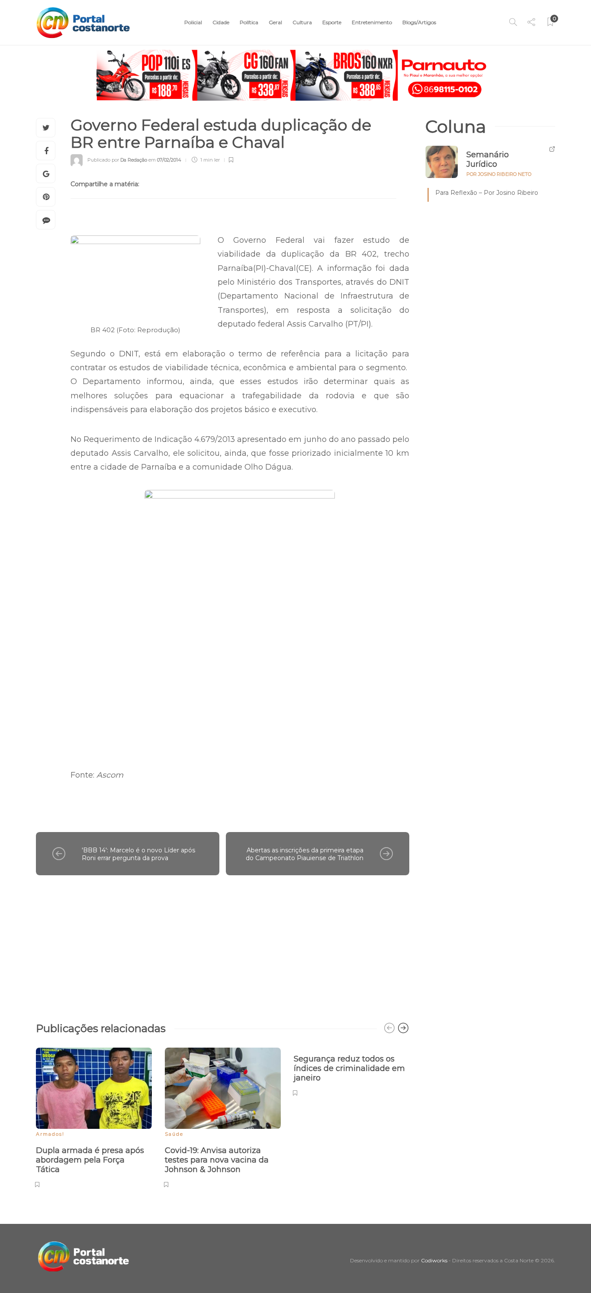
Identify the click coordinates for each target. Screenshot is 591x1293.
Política (249, 22)
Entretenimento (372, 22)
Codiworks (434, 1260)
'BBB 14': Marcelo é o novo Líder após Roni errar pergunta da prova (138, 854)
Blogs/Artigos (419, 22)
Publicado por (117, 160)
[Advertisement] (222, 944)
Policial (193, 22)
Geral (275, 22)
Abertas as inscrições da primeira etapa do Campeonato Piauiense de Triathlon (304, 854)
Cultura (302, 22)
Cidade (220, 22)
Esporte (331, 22)
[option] (93, 1116)
